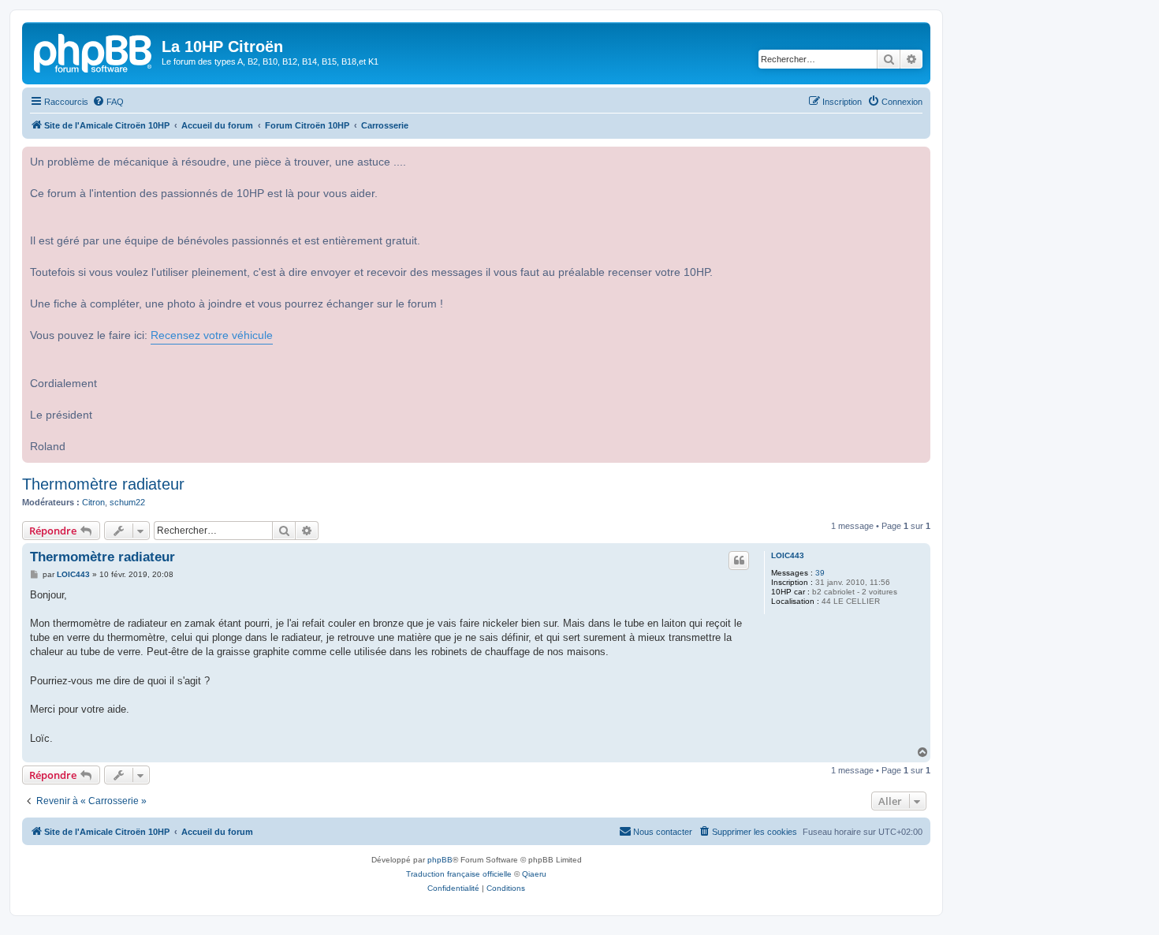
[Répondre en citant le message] (739, 560)
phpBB (440, 859)
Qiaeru (534, 874)
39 (820, 572)
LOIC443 (787, 555)
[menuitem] (108, 101)
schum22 (127, 502)
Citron (93, 502)
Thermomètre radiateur (103, 484)
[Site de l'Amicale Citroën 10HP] (94, 51)
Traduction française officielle (459, 874)
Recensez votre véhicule (212, 335)
